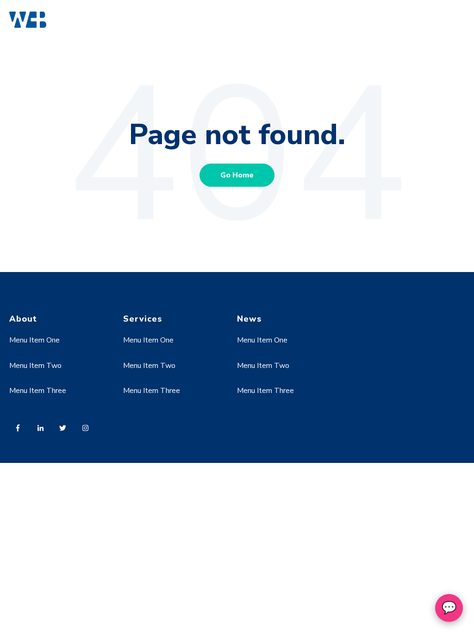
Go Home (237, 175)
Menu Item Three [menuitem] (37, 391)
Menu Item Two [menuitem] (35, 366)
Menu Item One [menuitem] (34, 340)
